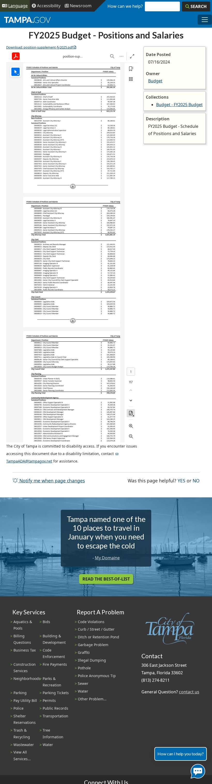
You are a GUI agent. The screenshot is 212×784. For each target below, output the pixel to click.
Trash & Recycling (21, 733)
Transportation (55, 716)
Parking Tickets (56, 692)
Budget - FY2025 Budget (179, 104)
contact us (189, 692)
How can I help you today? (180, 753)
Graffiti (84, 652)
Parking (20, 692)
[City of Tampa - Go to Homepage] (27, 20)
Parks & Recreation (52, 681)
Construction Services (24, 667)
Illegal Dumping (92, 660)
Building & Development (54, 639)
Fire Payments (55, 664)
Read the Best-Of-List (106, 579)
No (196, 480)
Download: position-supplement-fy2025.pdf (39, 47)
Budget (155, 81)
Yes (181, 480)
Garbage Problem (93, 644)
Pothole (84, 667)
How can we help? (125, 6)
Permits (49, 700)
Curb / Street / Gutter (96, 629)
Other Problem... (92, 698)
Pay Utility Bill (25, 700)
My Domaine (107, 558)
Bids (46, 621)
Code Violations (91, 621)
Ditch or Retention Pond (98, 636)
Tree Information (53, 733)
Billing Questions (22, 639)
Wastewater (23, 744)
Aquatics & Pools (22, 625)
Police (18, 708)
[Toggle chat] (197, 770)
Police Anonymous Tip (97, 675)
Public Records (55, 708)
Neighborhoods (27, 678)
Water (48, 744)
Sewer (83, 683)
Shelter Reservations (24, 719)
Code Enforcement (54, 653)
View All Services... (22, 755)
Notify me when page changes (51, 480)
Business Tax (24, 650)
